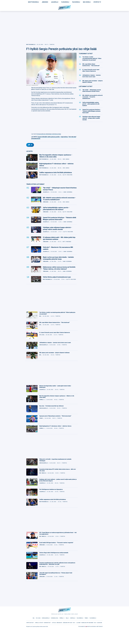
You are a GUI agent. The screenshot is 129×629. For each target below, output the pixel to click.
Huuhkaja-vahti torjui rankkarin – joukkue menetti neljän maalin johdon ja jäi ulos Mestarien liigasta (58, 480)
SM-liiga (38, 618)
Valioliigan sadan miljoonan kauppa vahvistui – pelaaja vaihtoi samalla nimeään (57, 228)
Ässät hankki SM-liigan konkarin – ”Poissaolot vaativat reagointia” (56, 542)
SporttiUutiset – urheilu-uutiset (34, 622)
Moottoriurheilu (33, 2)
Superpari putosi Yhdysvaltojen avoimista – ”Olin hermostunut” (55, 416)
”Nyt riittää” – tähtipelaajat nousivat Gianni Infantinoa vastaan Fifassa (60, 189)
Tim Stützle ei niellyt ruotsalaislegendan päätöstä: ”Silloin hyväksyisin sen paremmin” (57, 313)
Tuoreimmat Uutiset (86, 53)
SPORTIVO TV (97, 2)
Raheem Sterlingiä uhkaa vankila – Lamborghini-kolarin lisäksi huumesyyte (55, 386)
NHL (33, 618)
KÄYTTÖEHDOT (100, 626)
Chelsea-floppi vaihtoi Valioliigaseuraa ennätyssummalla (53, 552)
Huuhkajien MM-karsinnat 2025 (88, 622)
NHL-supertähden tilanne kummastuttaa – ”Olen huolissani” (54, 322)
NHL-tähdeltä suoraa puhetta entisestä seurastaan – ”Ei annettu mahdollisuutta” (59, 198)
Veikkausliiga (54, 618)
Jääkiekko (45, 2)
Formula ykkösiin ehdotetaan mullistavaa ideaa (49, 134)
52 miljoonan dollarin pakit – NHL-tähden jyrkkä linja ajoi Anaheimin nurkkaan (59, 238)
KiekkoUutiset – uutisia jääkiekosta (53, 622)
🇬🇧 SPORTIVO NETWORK (91, 626)
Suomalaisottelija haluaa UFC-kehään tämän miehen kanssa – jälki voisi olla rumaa (57, 469)
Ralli (67, 618)
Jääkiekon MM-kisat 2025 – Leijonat (72, 622)
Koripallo (72, 618)
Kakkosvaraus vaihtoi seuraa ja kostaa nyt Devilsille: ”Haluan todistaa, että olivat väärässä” (59, 268)
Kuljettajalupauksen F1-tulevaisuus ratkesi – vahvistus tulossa (56, 164)
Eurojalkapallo (45, 618)
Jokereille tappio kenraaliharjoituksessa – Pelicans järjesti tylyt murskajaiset (55, 573)
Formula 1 (62, 618)
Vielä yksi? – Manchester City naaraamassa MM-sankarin (58, 248)
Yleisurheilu (65, 2)
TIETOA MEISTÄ (81, 626)
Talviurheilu (76, 2)
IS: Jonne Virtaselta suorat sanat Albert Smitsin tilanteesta (54, 332)
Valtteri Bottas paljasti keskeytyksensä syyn (57, 277)
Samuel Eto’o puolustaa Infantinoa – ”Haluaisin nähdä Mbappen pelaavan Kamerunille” (59, 218)
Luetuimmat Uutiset (85, 86)
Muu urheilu (87, 2)
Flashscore (99, 622)
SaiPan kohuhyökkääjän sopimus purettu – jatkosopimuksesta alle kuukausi (56, 208)
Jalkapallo (54, 2)
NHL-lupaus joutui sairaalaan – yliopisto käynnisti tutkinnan (54, 352)
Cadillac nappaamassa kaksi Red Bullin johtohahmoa (55, 172)
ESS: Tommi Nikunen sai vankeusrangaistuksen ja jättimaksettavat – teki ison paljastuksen (58, 533)
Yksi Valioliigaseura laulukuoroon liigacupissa (51, 489)
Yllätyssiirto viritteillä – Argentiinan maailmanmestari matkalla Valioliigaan (55, 459)
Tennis (86, 618)
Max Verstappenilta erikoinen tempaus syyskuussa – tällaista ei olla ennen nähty (55, 156)
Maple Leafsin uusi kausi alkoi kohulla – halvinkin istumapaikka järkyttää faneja (58, 258)
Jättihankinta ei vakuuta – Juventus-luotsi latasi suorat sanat (55, 342)
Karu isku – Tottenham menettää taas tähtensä (51, 406)
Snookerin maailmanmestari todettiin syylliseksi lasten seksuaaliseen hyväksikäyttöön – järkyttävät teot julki (57, 563)
